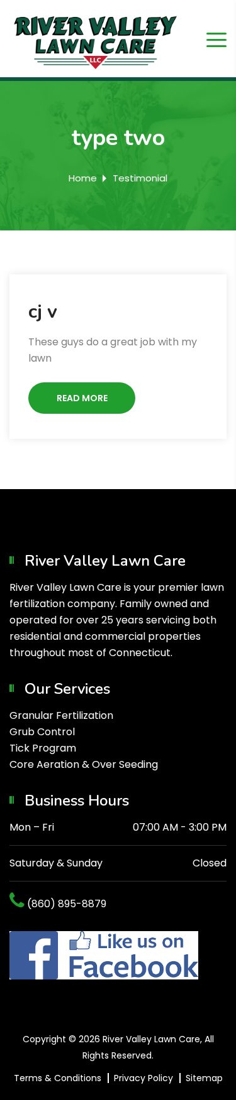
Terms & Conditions (57, 1078)
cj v (42, 312)
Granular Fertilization (61, 715)
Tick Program (42, 748)
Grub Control (42, 732)
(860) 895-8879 (66, 904)
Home (83, 178)
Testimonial (140, 178)
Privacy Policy (143, 1078)
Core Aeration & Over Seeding (83, 764)
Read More (82, 398)
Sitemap (204, 1078)
